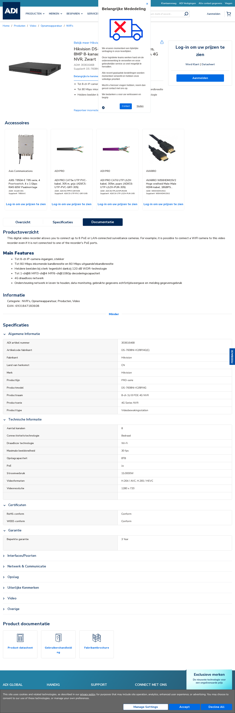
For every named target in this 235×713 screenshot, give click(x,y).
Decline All (217, 707)
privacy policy (87, 694)
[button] (232, 356)
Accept (184, 707)
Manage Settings (145, 707)
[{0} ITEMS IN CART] (229, 14)
